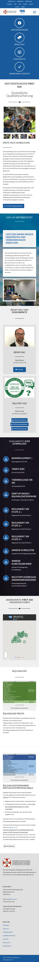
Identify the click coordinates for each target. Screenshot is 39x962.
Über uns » (6, 929)
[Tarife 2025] (6, 470)
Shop (20, 4)
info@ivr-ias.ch (11, 1)
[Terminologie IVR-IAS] (6, 481)
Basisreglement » (22, 458)
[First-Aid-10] (19, 119)
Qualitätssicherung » (9, 935)
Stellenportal (20, 1)
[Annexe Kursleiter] (6, 551)
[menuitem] (11, 1)
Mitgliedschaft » (8, 932)
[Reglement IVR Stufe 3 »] (6, 537)
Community (9, 4)
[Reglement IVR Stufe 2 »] (6, 524)
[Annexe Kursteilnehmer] (6, 562)
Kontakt (25, 4)
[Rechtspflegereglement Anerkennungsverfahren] (6, 578)
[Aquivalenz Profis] (19, 693)
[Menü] (33, 11)
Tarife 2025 (18, 469)
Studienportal (28, 1)
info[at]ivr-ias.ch (11, 899)
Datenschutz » (7, 946)
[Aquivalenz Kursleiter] (19, 766)
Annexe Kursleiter (23, 550)
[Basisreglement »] (6, 459)
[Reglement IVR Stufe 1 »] (6, 510)
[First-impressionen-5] (32, 136)
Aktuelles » (6, 925)
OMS (15, 4)
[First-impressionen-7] (24, 136)
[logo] (16, 11)
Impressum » (7, 942)
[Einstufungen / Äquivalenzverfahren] (6, 495)
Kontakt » (6, 939)
